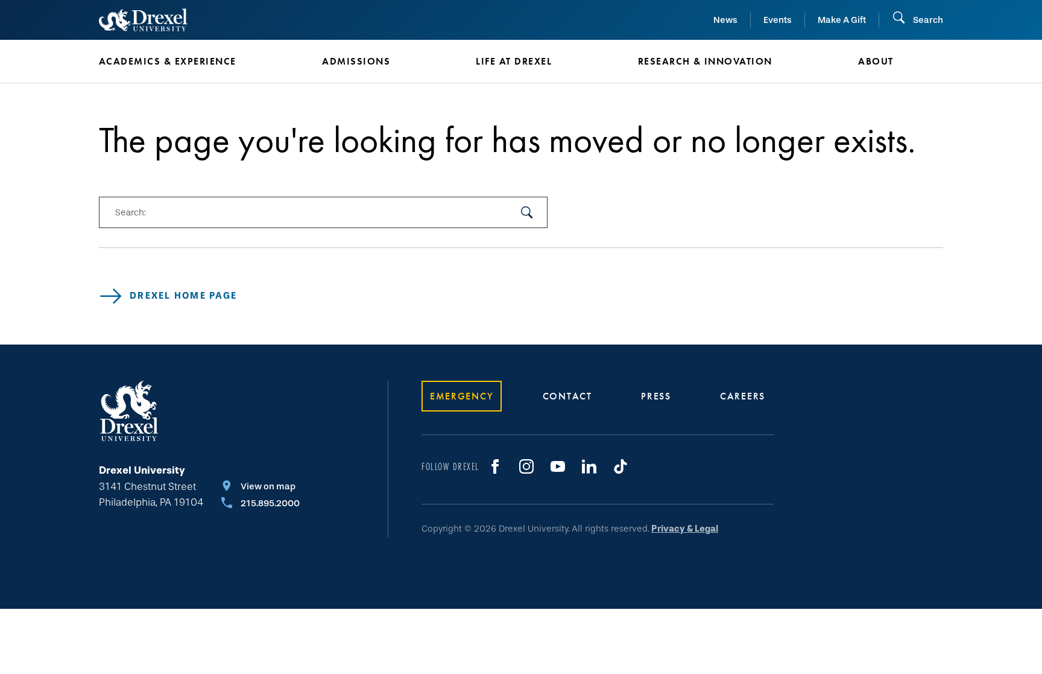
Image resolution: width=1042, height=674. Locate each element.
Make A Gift (842, 19)
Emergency (461, 396)
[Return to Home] (143, 19)
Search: (130, 212)
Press (656, 396)
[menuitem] (192, 61)
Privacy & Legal (684, 528)
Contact (567, 396)
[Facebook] (495, 466)
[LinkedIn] (589, 466)
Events (777, 19)
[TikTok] (620, 466)
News (725, 19)
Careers (742, 396)
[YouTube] (557, 466)
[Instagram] (526, 466)
